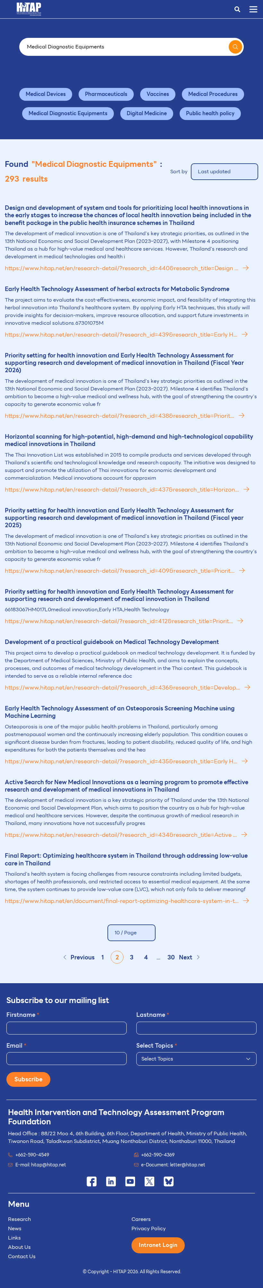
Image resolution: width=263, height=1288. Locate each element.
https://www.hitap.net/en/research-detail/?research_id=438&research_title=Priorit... (120, 415)
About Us (19, 1247)
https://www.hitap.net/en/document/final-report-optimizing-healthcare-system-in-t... (122, 901)
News (14, 1228)
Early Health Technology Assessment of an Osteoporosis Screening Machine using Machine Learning (120, 712)
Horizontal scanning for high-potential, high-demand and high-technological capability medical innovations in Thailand (129, 440)
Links (14, 1238)
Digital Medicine (147, 113)
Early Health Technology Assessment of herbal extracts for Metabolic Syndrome (117, 289)
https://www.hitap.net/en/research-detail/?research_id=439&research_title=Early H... (122, 334)
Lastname (152, 1014)
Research (19, 1219)
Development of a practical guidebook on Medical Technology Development (112, 642)
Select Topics (156, 1045)
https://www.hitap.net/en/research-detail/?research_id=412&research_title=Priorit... (119, 621)
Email (16, 1045)
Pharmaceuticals (106, 94)
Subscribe (28, 1079)
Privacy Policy (149, 1228)
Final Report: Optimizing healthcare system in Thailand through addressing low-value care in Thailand (126, 859)
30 (171, 957)
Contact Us (22, 1256)
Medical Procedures (213, 94)
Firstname (22, 1014)
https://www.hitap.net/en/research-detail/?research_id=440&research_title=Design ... (122, 268)
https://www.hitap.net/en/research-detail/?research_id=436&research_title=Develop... (123, 687)
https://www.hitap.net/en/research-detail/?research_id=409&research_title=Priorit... (120, 570)
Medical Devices (46, 94)
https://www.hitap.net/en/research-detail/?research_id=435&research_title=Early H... (122, 761)
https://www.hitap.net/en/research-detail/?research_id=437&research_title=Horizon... (122, 489)
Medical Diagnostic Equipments (68, 113)
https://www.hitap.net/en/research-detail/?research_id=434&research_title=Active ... (121, 834)
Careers (141, 1219)
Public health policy (210, 113)
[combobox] (196, 1059)
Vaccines (158, 94)
